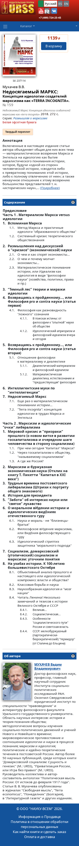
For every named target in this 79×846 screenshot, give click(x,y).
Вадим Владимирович (48, 666)
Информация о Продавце (40, 816)
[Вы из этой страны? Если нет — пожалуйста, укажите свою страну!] (41, 3)
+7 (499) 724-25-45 (50, 17)
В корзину (54, 46)
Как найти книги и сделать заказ (39, 831)
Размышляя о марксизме (30, 118)
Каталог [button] (26, 26)
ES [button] (60, 4)
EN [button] (66, 4)
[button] (41, 11)
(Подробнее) (50, 188)
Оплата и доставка (39, 836)
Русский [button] (50, 4)
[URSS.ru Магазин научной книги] (18, 7)
